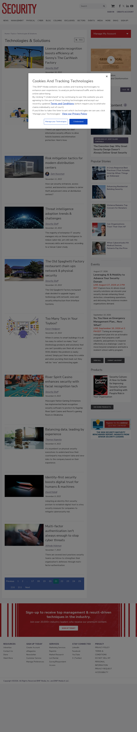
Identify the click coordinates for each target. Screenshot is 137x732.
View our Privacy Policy (74, 113)
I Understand (78, 121)
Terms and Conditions (62, 103)
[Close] (107, 76)
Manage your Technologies (55, 121)
